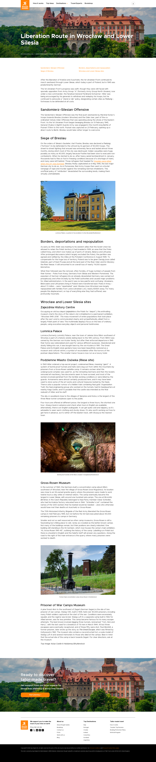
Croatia (86, 730)
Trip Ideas (50, 3)
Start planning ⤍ (35, 695)
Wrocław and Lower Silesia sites (91, 71)
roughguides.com (27, 54)
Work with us (61, 735)
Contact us (60, 730)
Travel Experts (76, 3)
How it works (38, 3)
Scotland (86, 737)
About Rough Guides (63, 725)
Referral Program (115, 732)
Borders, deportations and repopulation (94, 68)
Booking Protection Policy (118, 730)
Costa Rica (87, 735)
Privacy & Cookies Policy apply (111, 748)
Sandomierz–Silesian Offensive (52, 68)
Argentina (87, 740)
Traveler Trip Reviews (117, 727)
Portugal (86, 727)
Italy (85, 725)
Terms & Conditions (95, 748)
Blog (58, 737)
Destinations (61, 3)
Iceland (86, 732)
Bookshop (89, 3)
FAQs (58, 732)
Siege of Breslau (47, 71)
